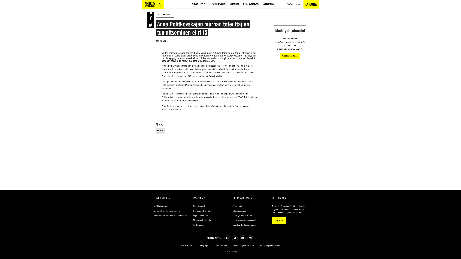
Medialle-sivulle (290, 55)
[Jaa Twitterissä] (150, 25)
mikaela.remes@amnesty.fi (289, 49)
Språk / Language (294, 4)
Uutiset (160, 130)
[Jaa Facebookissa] (150, 18)
